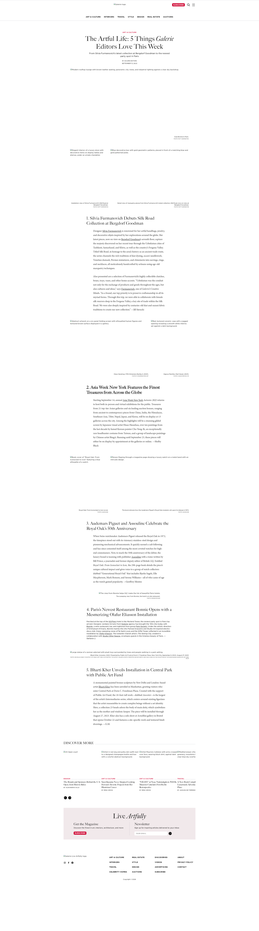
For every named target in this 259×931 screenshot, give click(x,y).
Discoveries (161, 857)
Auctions (137, 872)
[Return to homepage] (78, 856)
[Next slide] (70, 798)
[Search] (188, 4)
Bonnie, (90, 626)
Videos (158, 862)
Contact (182, 867)
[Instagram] (65, 862)
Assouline (136, 557)
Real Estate (138, 857)
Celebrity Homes (118, 872)
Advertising (161, 867)
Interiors (114, 862)
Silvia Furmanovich (111, 231)
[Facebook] (68, 862)
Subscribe (178, 5)
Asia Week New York (133, 400)
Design (135, 867)
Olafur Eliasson (105, 634)
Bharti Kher (104, 687)
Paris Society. (141, 626)
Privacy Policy (185, 862)
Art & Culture (116, 857)
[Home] (129, 7)
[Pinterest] (72, 862)
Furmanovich (128, 289)
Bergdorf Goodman (130, 239)
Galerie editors (130, 61)
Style (135, 862)
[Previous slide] (65, 798)
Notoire (124, 624)
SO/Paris (112, 622)
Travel (113, 867)
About (181, 857)
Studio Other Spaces (111, 636)
